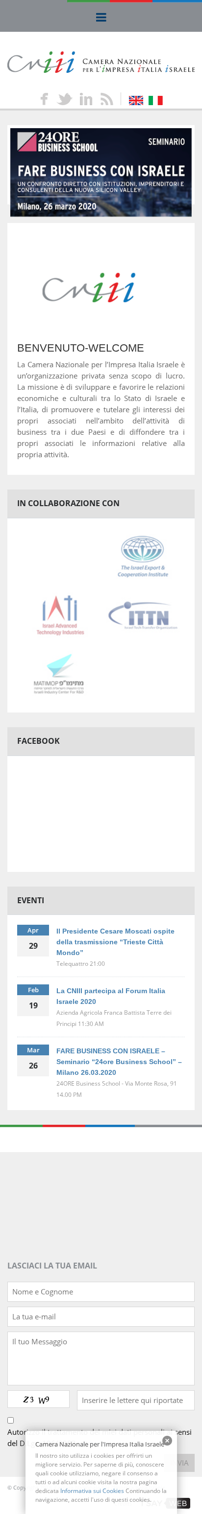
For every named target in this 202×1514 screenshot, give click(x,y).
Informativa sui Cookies (92, 1491)
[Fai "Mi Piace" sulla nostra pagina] (43, 98)
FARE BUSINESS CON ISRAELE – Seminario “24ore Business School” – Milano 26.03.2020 (119, 1061)
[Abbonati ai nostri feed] (106, 98)
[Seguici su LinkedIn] (86, 98)
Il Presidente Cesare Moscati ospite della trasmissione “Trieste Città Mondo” (115, 942)
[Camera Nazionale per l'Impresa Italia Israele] (101, 61)
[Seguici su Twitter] (64, 98)
